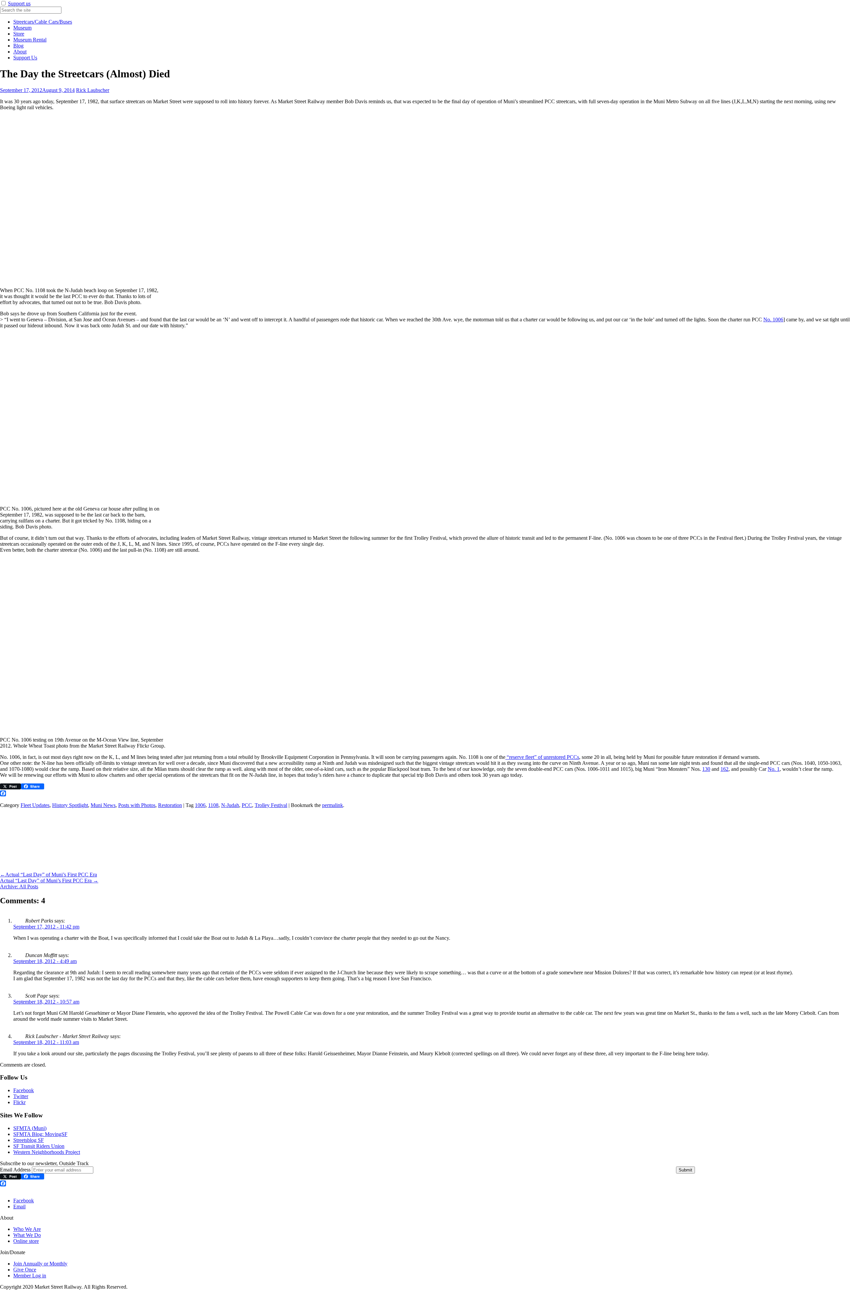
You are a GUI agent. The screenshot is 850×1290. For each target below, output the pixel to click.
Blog (18, 45)
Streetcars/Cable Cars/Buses (42, 22)
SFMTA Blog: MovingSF (40, 1134)
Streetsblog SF (28, 1140)
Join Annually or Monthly (40, 1263)
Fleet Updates (35, 805)
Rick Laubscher (92, 90)
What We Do (27, 1235)
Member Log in (29, 1275)
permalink (332, 805)
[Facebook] (425, 793)
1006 (200, 805)
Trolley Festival (271, 805)
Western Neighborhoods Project (46, 1152)
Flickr (19, 1102)
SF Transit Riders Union (38, 1146)
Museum (22, 28)
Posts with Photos (136, 805)
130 (706, 769)
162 (724, 769)
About (20, 51)
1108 (213, 805)
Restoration (170, 805)
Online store (26, 1241)
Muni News (103, 805)
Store (18, 34)
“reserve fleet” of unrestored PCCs (542, 757)
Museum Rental (29, 39)
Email (19, 1206)
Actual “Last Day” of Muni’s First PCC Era (48, 874)
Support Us (25, 57)
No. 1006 (773, 319)
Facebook (23, 1090)
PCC (247, 805)
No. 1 (774, 769)
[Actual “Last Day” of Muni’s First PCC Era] (42, 868)
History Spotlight (70, 805)
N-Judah (230, 805)
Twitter (20, 1096)
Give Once (24, 1269)
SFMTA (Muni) (29, 1128)
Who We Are (27, 1229)
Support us (19, 3)
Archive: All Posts (19, 886)
